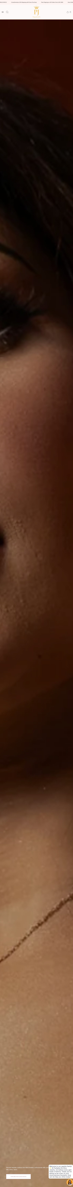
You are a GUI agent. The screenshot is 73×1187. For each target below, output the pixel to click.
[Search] (7, 12)
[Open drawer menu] (3, 12)
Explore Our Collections (18, 1176)
